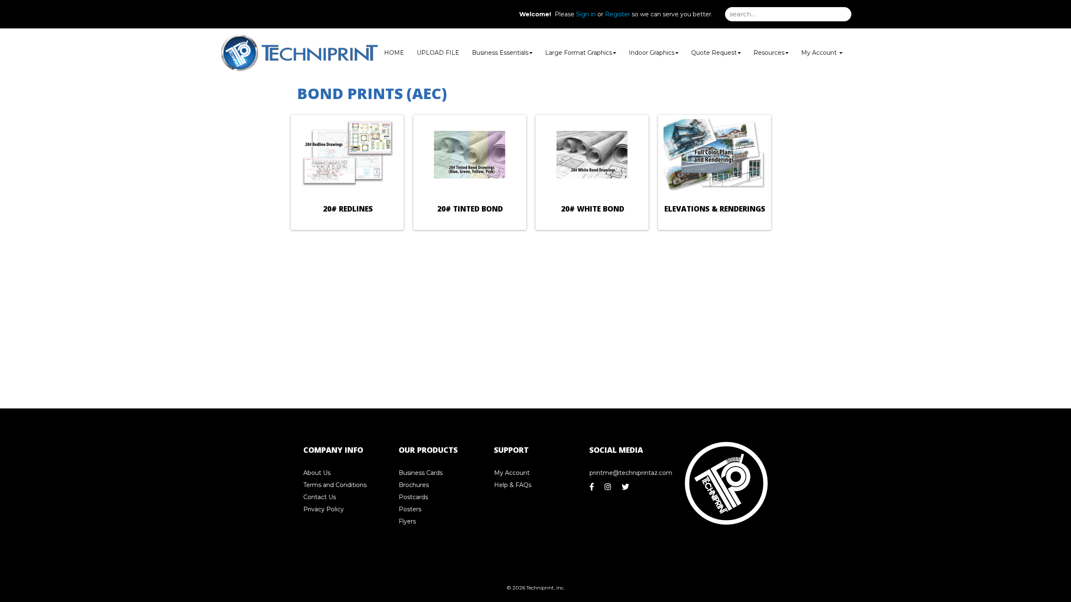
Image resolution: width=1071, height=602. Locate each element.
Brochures (414, 485)
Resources (768, 52)
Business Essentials (500, 52)
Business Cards (421, 473)
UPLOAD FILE (438, 52)
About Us (317, 473)
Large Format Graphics (578, 52)
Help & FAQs (512, 485)
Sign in (586, 14)
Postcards (413, 497)
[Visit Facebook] (592, 489)
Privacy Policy (323, 509)
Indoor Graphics (651, 52)
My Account (512, 473)
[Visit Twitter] (626, 489)
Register (617, 14)
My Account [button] (819, 52)
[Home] (726, 483)
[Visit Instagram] (609, 489)
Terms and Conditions (334, 485)
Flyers (407, 521)
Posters (410, 509)
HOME (394, 52)
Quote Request (714, 52)
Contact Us (319, 497)
